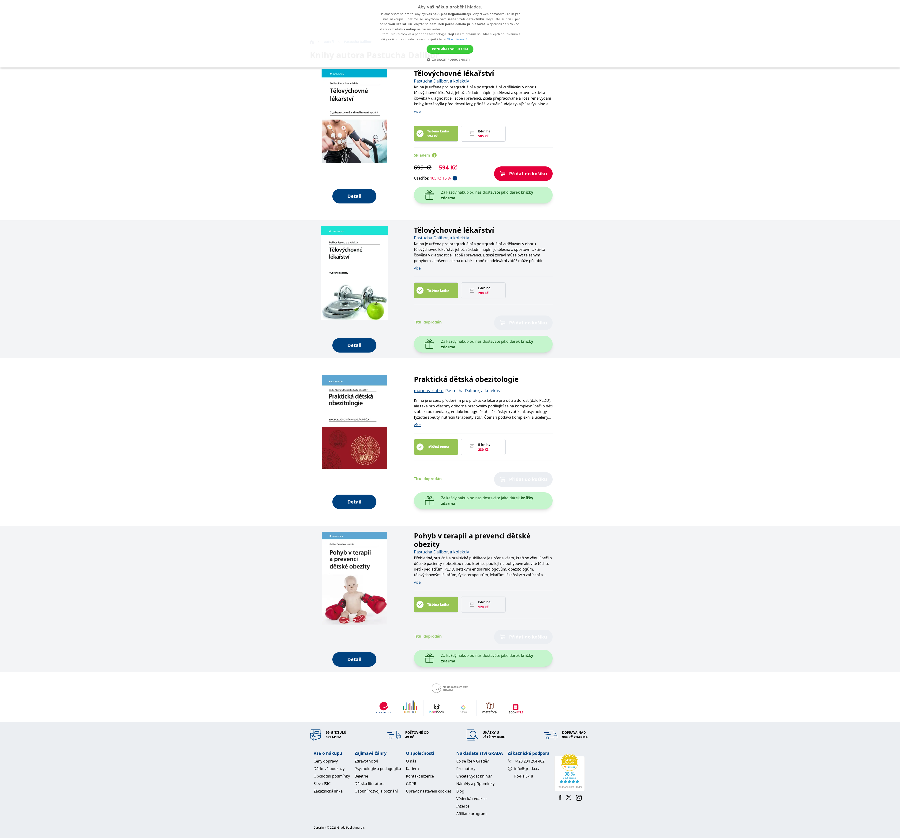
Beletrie (361, 776)
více (417, 111)
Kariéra (412, 768)
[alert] (450, 34)
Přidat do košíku (528, 173)
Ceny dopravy (326, 761)
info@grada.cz (527, 768)
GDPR (411, 783)
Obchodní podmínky (332, 776)
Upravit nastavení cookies (429, 791)
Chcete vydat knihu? (474, 776)
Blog (460, 791)
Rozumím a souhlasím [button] (450, 49)
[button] (450, 59)
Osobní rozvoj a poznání (376, 791)
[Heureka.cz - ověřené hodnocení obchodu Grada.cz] (570, 772)
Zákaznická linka (328, 791)
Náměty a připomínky (475, 783)
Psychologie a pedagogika (378, 768)
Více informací (457, 39)
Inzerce (462, 806)
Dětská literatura (370, 783)
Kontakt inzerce (420, 776)
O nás (411, 761)
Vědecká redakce (471, 798)
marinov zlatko (428, 390)
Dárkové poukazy (329, 768)
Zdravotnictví (366, 761)
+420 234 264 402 (529, 761)
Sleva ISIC (322, 783)
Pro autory (465, 768)
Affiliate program (471, 813)
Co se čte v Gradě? (472, 761)
